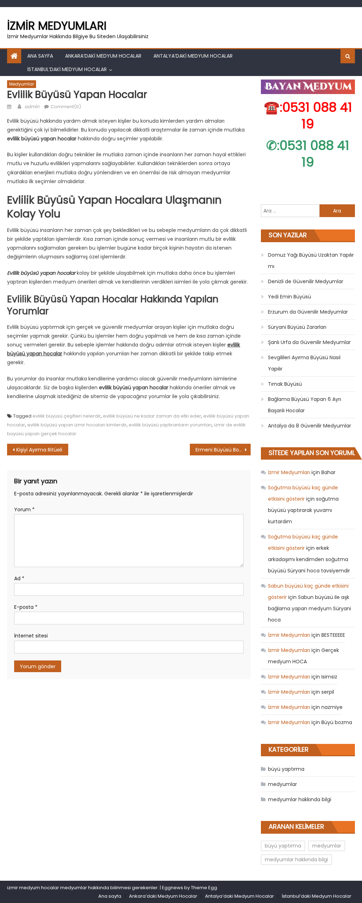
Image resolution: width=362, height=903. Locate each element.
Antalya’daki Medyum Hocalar (193, 55)
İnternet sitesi (31, 635)
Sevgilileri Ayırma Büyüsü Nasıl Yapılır (304, 363)
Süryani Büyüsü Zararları (297, 327)
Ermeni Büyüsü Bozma (222, 449)
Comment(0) (66, 106)
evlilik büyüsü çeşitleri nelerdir (67, 416)
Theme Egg (204, 887)
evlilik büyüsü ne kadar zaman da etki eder (152, 416)
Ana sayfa (40, 55)
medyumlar (21, 84)
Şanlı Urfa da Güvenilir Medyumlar (309, 342)
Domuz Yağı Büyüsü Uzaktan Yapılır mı (311, 260)
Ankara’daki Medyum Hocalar (103, 55)
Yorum (24, 509)
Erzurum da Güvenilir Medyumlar (308, 311)
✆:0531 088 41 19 (307, 153)
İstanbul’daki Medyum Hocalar (67, 69)
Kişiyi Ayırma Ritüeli (39, 449)
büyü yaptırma (286, 769)
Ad (19, 578)
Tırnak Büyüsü (285, 384)
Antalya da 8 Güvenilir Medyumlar (309, 425)
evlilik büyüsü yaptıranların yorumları (170, 424)
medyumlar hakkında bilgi (299, 799)
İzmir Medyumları (56, 26)
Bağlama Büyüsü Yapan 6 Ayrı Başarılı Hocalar (304, 405)
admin (31, 106)
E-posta (25, 607)
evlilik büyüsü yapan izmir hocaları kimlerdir (77, 424)
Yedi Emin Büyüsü (289, 296)
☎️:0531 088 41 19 (308, 115)
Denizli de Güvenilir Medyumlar (305, 281)
